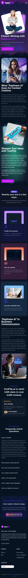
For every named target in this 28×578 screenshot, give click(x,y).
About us (3, 552)
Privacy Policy (20, 552)
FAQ (2, 555)
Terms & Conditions (21, 555)
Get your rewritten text (12, 305)
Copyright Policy (20, 557)
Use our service (9, 267)
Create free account (11, 231)
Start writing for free (7, 48)
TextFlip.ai (7, 543)
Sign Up (11, 233)
